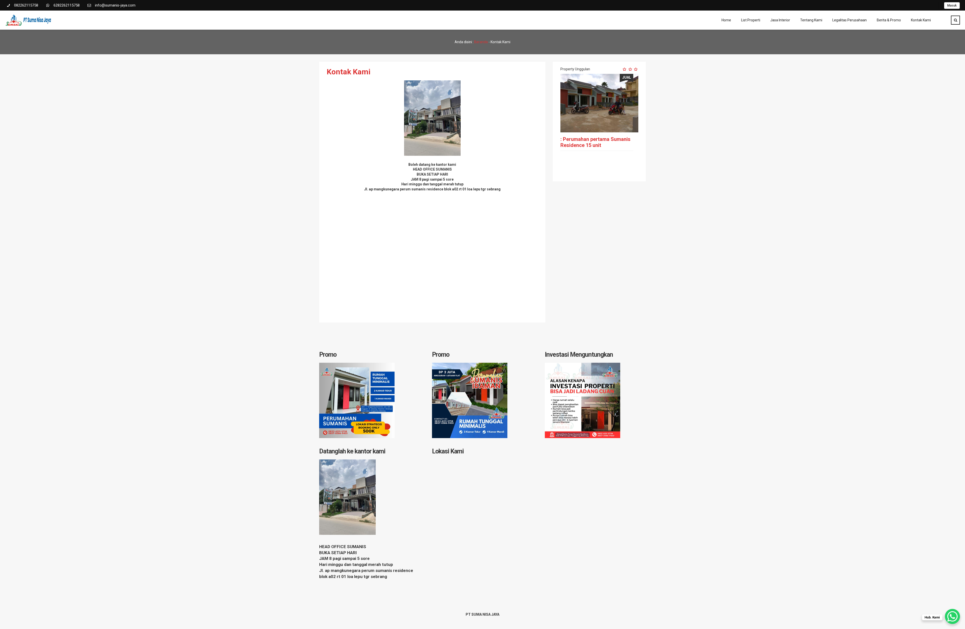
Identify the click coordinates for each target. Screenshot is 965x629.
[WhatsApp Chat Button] (952, 616)
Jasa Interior (780, 20)
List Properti (750, 20)
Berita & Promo (889, 20)
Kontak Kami (921, 20)
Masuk (952, 5)
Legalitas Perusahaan (849, 20)
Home (726, 20)
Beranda (481, 42)
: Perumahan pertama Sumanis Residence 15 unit (595, 142)
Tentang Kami (811, 20)
